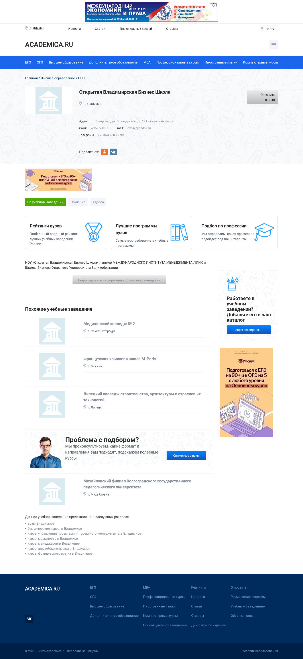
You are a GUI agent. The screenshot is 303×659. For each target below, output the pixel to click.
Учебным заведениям (248, 606)
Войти (270, 29)
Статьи (100, 28)
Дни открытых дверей (136, 28)
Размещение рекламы (248, 597)
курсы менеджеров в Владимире (54, 544)
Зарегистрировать (248, 330)
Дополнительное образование (113, 62)
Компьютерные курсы (260, 62)
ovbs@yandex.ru (139, 128)
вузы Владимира (41, 524)
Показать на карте (159, 121)
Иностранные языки (221, 62)
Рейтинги (198, 587)
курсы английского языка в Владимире (59, 549)
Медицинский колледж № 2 (109, 323)
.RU (49, 44)
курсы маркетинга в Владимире (53, 539)
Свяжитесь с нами (186, 455)
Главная (31, 78)
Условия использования (260, 651)
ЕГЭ (28, 62)
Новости (74, 28)
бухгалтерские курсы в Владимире (55, 529)
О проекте (238, 587)
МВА (146, 587)
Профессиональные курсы (177, 62)
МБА (147, 62)
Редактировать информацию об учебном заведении (119, 280)
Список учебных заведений (165, 625)
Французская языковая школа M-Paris (119, 358)
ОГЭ (40, 62)
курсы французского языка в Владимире (60, 553)
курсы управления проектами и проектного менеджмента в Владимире (84, 534)
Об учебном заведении (45, 202)
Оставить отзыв (267, 97)
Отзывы (172, 28)
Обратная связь (243, 616)
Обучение (78, 202)
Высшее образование (66, 62)
